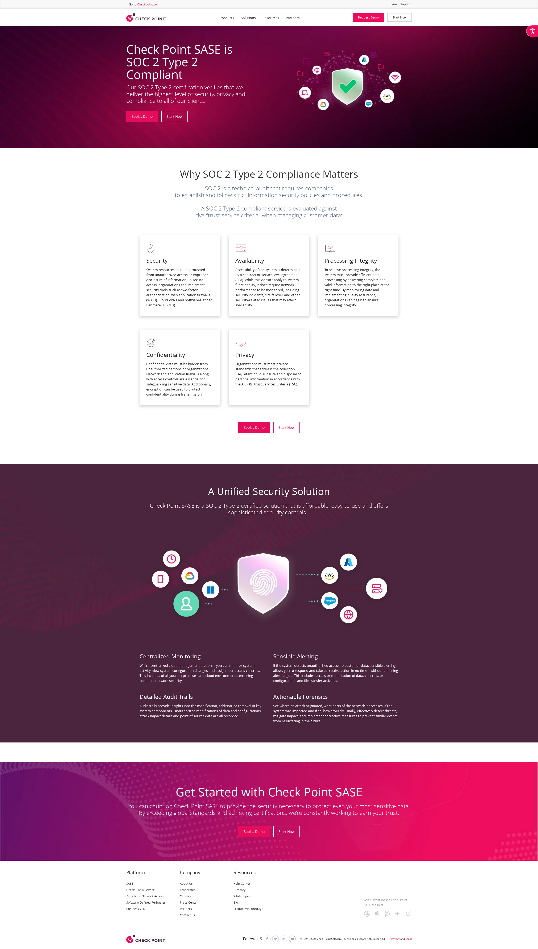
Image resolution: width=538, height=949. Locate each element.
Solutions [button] (248, 18)
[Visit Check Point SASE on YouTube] (292, 939)
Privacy (395, 939)
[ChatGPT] (367, 915)
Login (393, 4)
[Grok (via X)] (408, 915)
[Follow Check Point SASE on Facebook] (267, 939)
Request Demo (368, 17)
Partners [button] (293, 18)
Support (406, 4)
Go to (144, 4)
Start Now (399, 17)
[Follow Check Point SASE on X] (275, 939)
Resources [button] (270, 18)
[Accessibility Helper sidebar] (532, 31)
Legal (408, 939)
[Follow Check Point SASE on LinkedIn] (284, 939)
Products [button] (227, 18)
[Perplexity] (387, 915)
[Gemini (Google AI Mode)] (397, 915)
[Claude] (377, 914)
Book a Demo (142, 116)
